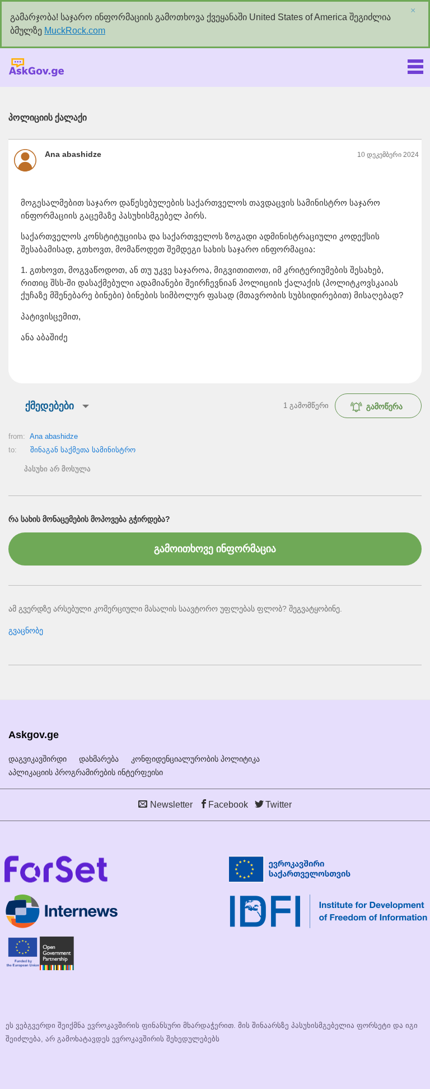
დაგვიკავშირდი (37, 758)
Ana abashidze (54, 436)
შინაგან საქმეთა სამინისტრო (82, 450)
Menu (415, 64)
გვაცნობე (25, 630)
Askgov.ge (36, 67)
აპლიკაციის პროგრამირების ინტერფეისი (85, 772)
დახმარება (99, 758)
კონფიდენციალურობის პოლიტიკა (195, 758)
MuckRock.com (74, 30)
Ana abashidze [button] (73, 154)
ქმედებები (49, 405)
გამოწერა (384, 406)
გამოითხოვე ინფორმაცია (215, 548)
